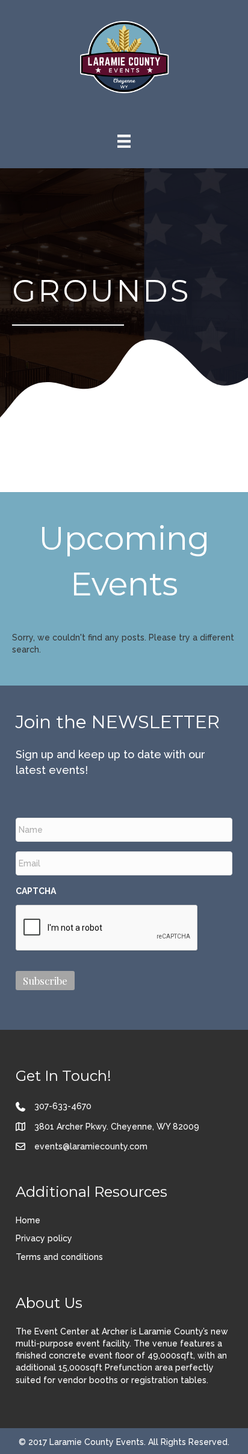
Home (28, 1220)
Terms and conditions (59, 1257)
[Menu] (124, 141)
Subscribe (45, 980)
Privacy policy (44, 1238)
